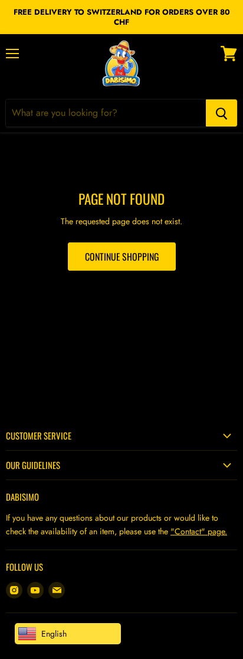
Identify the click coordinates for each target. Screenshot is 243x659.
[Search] (221, 113)
